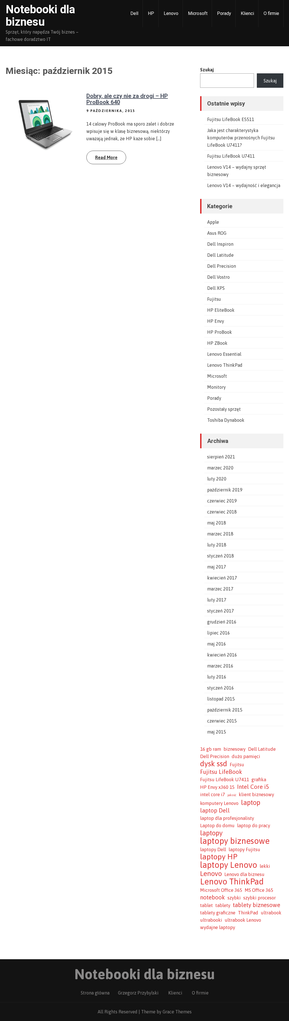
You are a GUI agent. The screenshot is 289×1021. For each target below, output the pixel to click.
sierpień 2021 (221, 456)
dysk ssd (213, 763)
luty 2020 (216, 478)
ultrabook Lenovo (243, 920)
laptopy (211, 832)
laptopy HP (218, 856)
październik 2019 (224, 489)
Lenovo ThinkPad (224, 365)
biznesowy (235, 749)
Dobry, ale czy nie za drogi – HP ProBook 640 (127, 99)
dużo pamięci (246, 756)
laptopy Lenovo (228, 865)
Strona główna (95, 992)
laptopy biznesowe (235, 841)
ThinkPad (248, 912)
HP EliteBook (221, 310)
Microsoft (197, 13)
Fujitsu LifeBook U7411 (231, 156)
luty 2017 (216, 599)
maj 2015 (216, 731)
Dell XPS (216, 288)
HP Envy (215, 321)
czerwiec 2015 (222, 720)
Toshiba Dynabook (225, 420)
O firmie (271, 13)
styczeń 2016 (220, 687)
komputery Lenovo (219, 803)
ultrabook (271, 912)
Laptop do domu (217, 825)
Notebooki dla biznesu (40, 15)
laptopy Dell (213, 849)
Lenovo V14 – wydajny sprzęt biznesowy (236, 170)
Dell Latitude (220, 255)
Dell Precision (221, 266)
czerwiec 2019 (222, 500)
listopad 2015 (221, 698)
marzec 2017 (220, 588)
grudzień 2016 (222, 621)
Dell (134, 13)
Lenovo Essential (224, 354)
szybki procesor (259, 898)
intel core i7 (212, 794)
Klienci (247, 13)
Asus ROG (216, 233)
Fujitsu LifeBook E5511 (230, 119)
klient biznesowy (256, 794)
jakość (231, 795)
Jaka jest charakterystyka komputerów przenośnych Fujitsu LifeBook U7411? (241, 138)
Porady (224, 13)
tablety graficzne (217, 912)
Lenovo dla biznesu (244, 874)
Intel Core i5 (253, 786)
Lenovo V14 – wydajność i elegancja (243, 185)
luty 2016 (216, 676)
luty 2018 (216, 544)
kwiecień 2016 (222, 654)
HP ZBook (217, 343)
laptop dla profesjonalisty (227, 818)
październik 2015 (224, 709)
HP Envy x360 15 (217, 787)
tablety (222, 905)
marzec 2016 (220, 665)
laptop (250, 802)
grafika (258, 779)
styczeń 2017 (220, 610)
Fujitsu (214, 299)
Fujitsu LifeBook (221, 772)
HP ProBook (219, 332)
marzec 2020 (220, 467)
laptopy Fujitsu (244, 849)
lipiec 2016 (218, 632)
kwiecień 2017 (222, 577)
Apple (213, 222)
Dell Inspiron (220, 244)
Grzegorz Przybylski (138, 992)
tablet (206, 905)
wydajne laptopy (217, 927)
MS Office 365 (259, 890)
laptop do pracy (253, 825)
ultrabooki (211, 920)
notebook (212, 897)
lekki (265, 866)
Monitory (216, 387)
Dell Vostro (218, 277)
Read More (106, 157)
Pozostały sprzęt (224, 409)
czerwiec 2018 (222, 511)
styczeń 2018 (220, 555)
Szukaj (207, 69)
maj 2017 (216, 566)
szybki (234, 898)
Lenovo (171, 13)
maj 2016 (216, 643)
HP (151, 13)
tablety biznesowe (256, 905)
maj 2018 (216, 522)
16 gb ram (210, 749)
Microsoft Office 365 (221, 890)
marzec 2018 (220, 533)
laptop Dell (215, 810)
